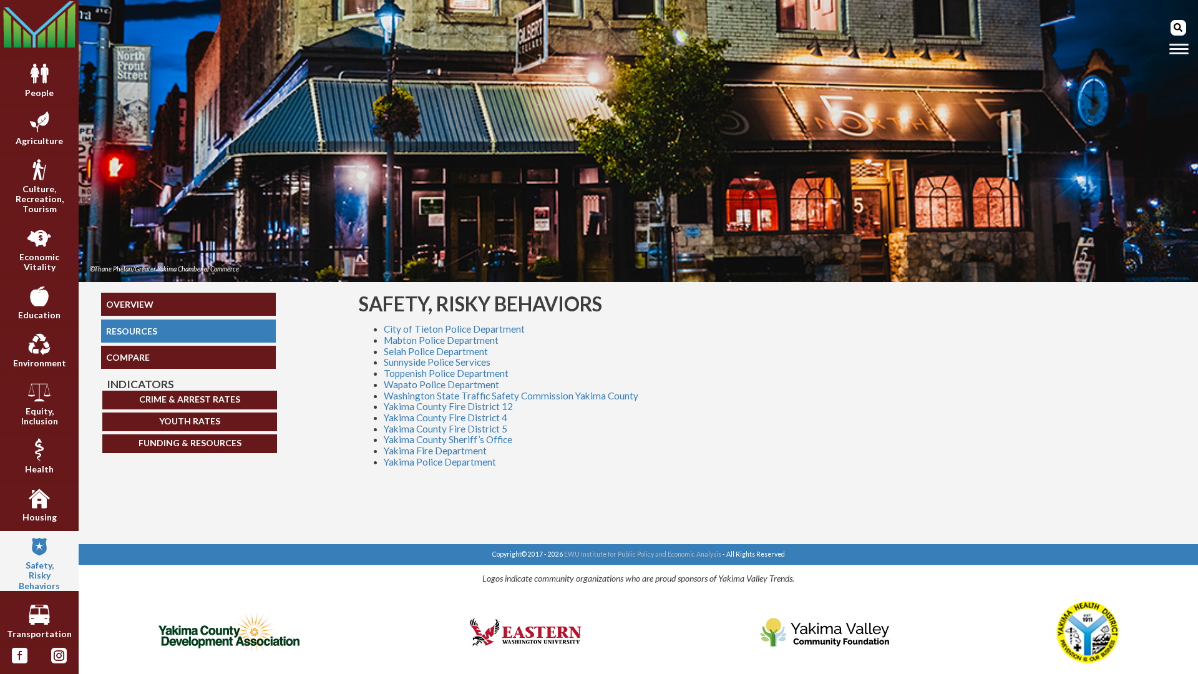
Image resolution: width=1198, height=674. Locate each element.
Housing (39, 517)
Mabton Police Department (441, 340)
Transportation (39, 633)
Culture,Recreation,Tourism (40, 198)
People (39, 92)
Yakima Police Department (440, 461)
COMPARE (128, 357)
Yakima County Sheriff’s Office (448, 439)
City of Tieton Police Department (454, 329)
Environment (39, 363)
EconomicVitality (39, 262)
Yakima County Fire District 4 (445, 417)
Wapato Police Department (441, 384)
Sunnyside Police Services (437, 362)
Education (39, 315)
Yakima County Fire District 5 (445, 428)
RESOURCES (131, 331)
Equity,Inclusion (39, 416)
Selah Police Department (436, 351)
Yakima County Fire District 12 (448, 406)
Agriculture (39, 140)
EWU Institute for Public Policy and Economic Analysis (642, 554)
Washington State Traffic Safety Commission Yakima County (511, 395)
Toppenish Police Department (446, 373)
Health (39, 469)
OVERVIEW (129, 304)
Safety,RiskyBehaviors (39, 575)
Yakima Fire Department (435, 450)
